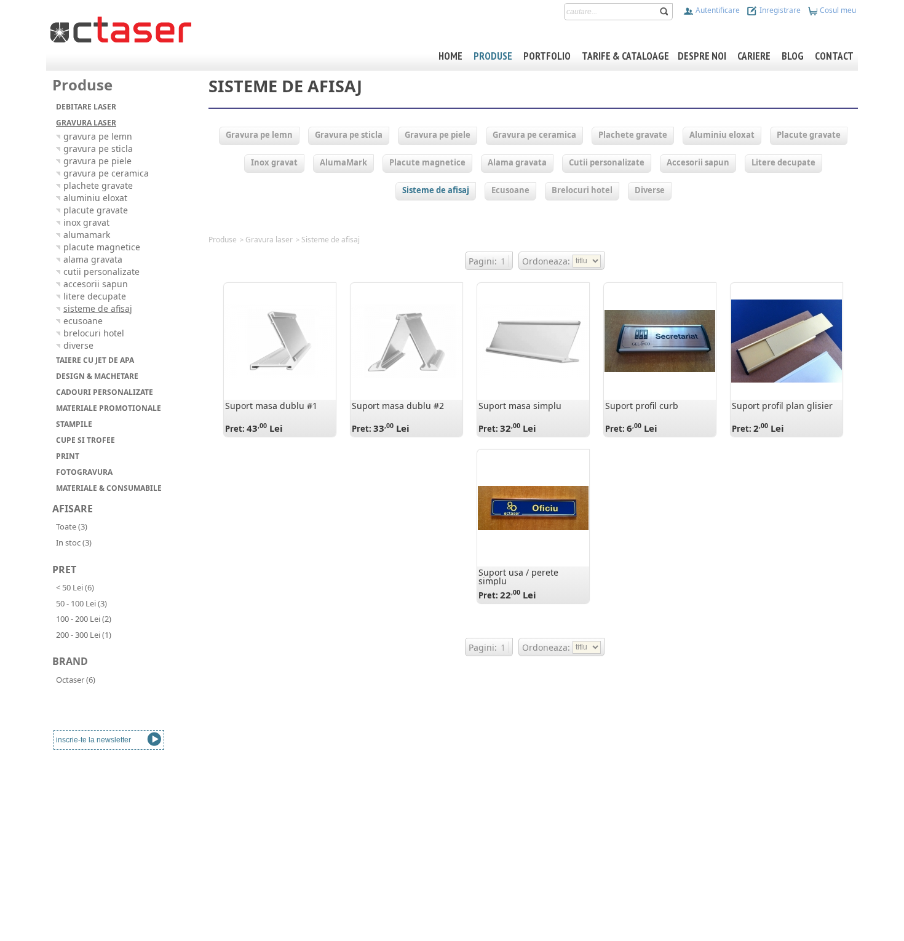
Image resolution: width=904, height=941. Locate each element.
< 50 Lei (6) (75, 587)
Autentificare (717, 10)
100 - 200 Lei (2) (83, 618)
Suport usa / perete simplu (518, 576)
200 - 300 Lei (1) (83, 634)
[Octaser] (120, 28)
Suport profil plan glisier (782, 405)
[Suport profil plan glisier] (786, 341)
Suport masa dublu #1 (271, 405)
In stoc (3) (74, 542)
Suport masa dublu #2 (398, 405)
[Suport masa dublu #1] (279, 341)
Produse (222, 239)
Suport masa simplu (519, 405)
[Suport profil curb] (660, 341)
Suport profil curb (641, 405)
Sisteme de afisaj (330, 239)
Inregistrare (779, 10)
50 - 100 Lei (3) (81, 603)
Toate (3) (71, 526)
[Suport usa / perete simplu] (533, 508)
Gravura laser (269, 239)
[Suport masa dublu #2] (406, 341)
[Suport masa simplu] (533, 341)
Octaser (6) (75, 679)
